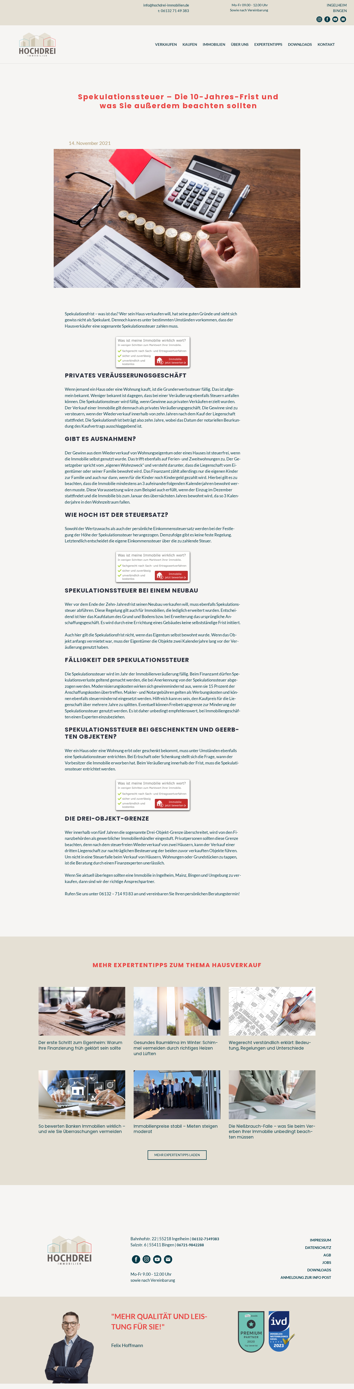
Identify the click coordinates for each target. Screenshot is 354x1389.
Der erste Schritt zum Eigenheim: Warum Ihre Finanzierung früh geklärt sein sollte (80, 1045)
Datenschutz (318, 1247)
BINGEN (340, 10)
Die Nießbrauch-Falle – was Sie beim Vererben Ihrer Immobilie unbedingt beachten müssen (272, 1131)
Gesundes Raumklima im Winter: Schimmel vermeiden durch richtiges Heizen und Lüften (176, 1048)
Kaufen (190, 44)
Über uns (240, 44)
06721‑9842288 (190, 1245)
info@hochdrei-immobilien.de (166, 5)
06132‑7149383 (205, 1239)
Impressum (320, 1240)
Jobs (326, 1262)
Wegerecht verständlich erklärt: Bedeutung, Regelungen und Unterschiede (270, 1045)
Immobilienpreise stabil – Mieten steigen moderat (176, 1129)
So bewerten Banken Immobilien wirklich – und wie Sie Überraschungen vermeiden (82, 1129)
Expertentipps (268, 44)
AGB (327, 1255)
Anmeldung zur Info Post (306, 1277)
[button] (177, 1155)
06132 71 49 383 (175, 10)
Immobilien (214, 44)
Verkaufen (166, 44)
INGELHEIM (337, 5)
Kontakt (326, 44)
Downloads (300, 44)
